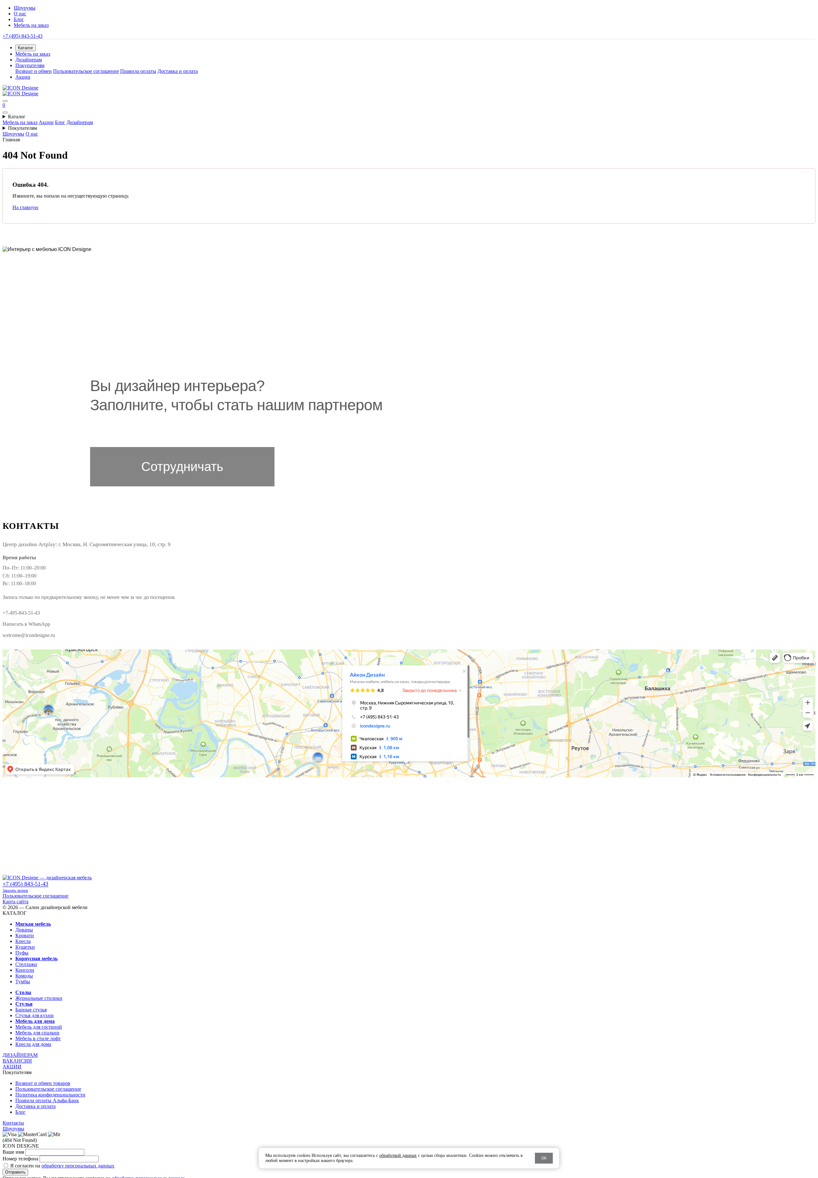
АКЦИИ (12, 1066)
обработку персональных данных (78, 1165)
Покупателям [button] (29, 65)
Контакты (13, 1123)
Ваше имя (13, 1152)
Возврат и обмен (33, 71)
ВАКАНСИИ (17, 1061)
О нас (20, 13)
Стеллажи (26, 964)
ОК (543, 1158)
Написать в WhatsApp (26, 624)
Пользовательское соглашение (86, 71)
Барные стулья (31, 1009)
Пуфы (21, 952)
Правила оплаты (138, 71)
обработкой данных (398, 1155)
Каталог (17, 116)
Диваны (24, 929)
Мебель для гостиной (38, 1027)
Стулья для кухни (34, 1015)
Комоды (24, 975)
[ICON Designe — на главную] (47, 877)
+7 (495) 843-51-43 (22, 36)
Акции (22, 77)
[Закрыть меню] (5, 113)
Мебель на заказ (31, 25)
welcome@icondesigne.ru (29, 635)
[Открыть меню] (5, 101)
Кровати (24, 935)
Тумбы (22, 981)
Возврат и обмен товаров (42, 1083)
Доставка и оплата (178, 71)
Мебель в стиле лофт (38, 1038)
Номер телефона (20, 1158)
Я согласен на (62, 1165)
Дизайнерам (28, 59)
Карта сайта (15, 901)
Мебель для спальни (37, 1032)
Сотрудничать (182, 466)
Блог (19, 19)
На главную (25, 207)
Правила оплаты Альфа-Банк (47, 1100)
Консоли (24, 970)
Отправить (15, 1172)
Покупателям (22, 128)
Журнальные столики (38, 998)
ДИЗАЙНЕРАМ (20, 1055)
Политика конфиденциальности (50, 1094)
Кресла (23, 941)
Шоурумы (24, 8)
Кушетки (25, 947)
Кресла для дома (33, 1044)
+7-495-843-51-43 (21, 613)
